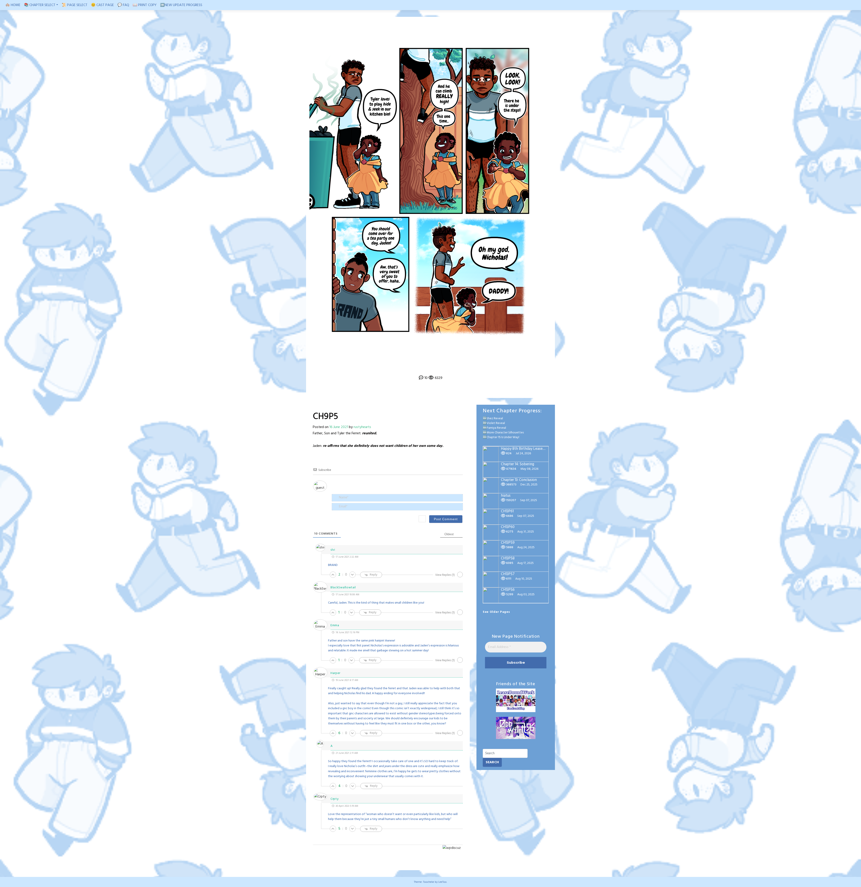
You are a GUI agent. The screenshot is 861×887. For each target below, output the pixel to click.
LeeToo (442, 882)
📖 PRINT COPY (145, 5)
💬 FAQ (123, 5)
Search (492, 762)
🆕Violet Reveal (494, 423)
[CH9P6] (436, 367)
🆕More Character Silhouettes (503, 432)
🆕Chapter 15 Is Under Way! (501, 437)
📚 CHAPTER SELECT (39, 5)
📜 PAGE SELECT (74, 5)
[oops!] (413, 367)
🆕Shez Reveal (493, 418)
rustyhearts (362, 427)
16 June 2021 (338, 427)
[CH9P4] (424, 367)
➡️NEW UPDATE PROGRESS (181, 5)
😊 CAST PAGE (102, 5)
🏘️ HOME (12, 5)
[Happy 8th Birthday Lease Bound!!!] (447, 367)
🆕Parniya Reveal (494, 427)
